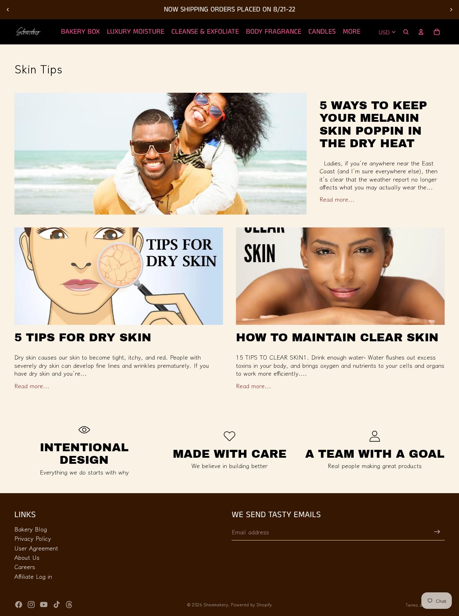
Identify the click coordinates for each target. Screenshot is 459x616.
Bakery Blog (30, 529)
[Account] (421, 32)
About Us (26, 557)
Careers (24, 566)
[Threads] (69, 604)
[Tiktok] (56, 604)
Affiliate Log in (33, 576)
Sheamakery (215, 604)
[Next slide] (451, 10)
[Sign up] (437, 531)
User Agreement (36, 547)
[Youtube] (43, 604)
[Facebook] (18, 604)
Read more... (337, 199)
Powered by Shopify (251, 604)
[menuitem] (351, 31)
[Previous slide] (8, 10)
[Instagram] (31, 604)
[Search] (406, 32)
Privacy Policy (32, 538)
